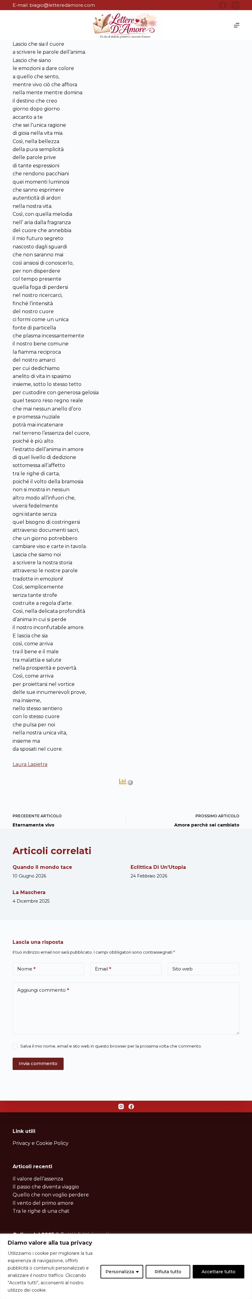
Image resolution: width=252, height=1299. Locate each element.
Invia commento (38, 1063)
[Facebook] (223, 5)
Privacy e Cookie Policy (41, 1143)
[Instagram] (235, 5)
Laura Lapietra (30, 764)
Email (103, 969)
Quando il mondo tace (42, 867)
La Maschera (29, 892)
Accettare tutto (218, 1271)
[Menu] (236, 25)
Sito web (182, 969)
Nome (26, 969)
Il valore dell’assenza (38, 1179)
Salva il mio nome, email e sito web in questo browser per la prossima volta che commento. (111, 1046)
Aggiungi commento (43, 990)
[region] (126, 1266)
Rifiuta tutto (168, 1271)
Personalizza (119, 1271)
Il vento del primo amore (43, 1203)
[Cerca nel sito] (15, 25)
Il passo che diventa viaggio (46, 1187)
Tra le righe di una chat (41, 1211)
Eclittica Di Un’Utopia (158, 867)
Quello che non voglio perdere (51, 1195)
